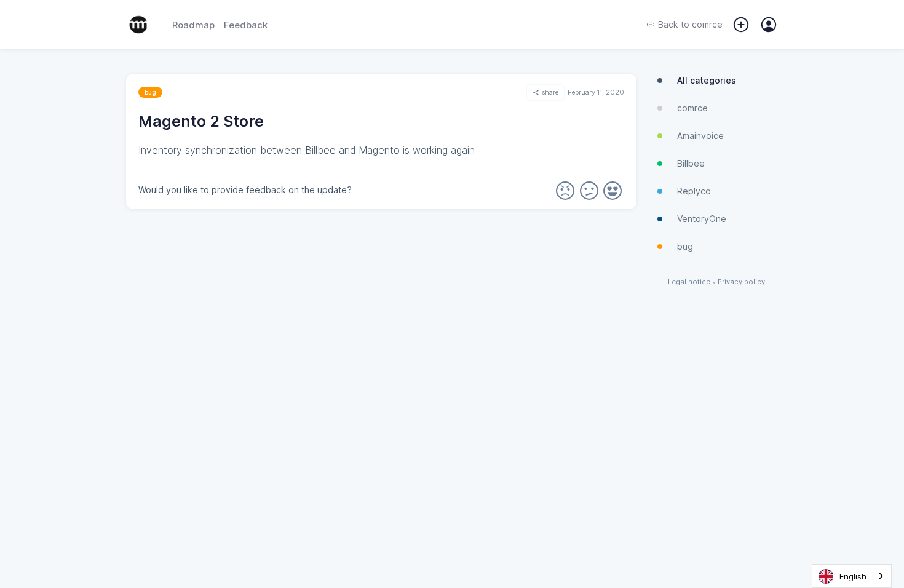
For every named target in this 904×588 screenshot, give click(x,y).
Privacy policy (741, 282)
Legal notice (689, 282)
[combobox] (852, 576)
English (852, 576)
